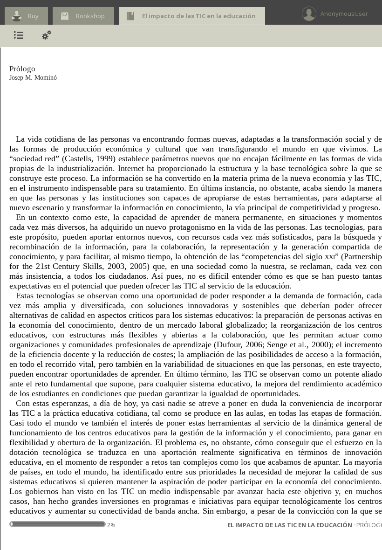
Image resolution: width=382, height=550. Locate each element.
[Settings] (47, 36)
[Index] (19, 36)
